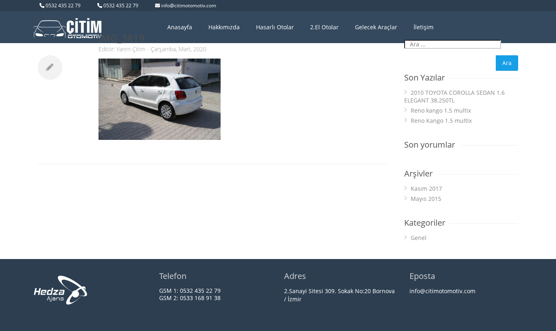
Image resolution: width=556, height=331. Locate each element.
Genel (419, 238)
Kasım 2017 (426, 188)
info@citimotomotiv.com (188, 5)
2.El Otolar (324, 27)
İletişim (423, 27)
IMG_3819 (121, 38)
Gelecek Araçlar (376, 27)
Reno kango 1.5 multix (441, 110)
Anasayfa (179, 27)
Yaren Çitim (130, 49)
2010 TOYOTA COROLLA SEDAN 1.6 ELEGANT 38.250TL (454, 96)
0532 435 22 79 (63, 5)
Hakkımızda (224, 27)
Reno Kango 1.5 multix (441, 120)
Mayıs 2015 (426, 199)
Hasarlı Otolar (275, 27)
